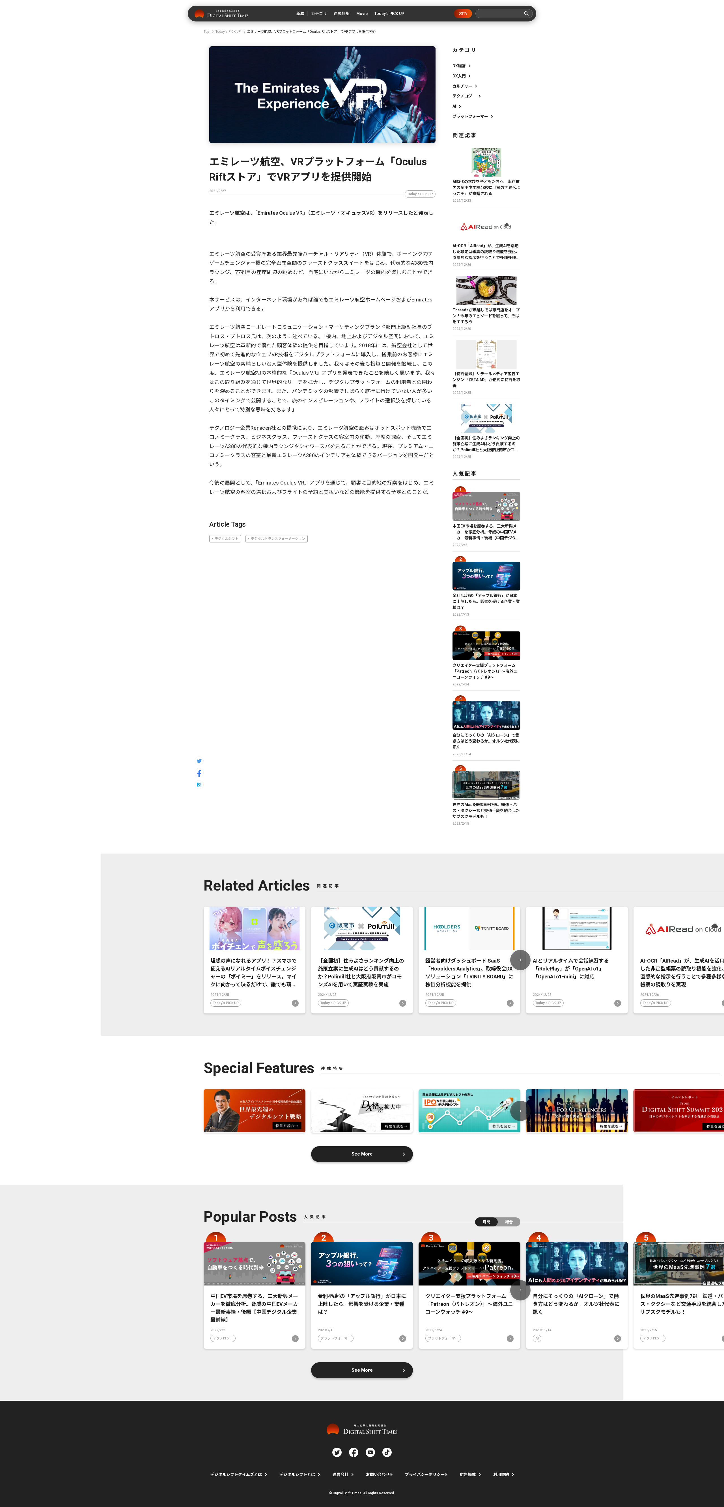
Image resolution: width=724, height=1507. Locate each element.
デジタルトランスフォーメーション (278, 539)
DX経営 (459, 66)
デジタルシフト (226, 539)
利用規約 (501, 1474)
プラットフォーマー (470, 116)
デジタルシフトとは (297, 1474)
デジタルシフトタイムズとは (236, 1474)
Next (520, 960)
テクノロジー (464, 96)
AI (454, 106)
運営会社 (340, 1474)
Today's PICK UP (420, 194)
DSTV (463, 14)
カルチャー (462, 86)
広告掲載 (468, 1474)
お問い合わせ (378, 1474)
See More (362, 1154)
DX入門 (459, 76)
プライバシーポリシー (425, 1474)
